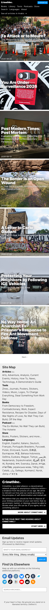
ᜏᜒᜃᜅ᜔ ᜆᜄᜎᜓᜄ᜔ (9, 474)
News (32, 378)
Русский (40, 446)
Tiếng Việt (37, 467)
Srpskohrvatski (24, 460)
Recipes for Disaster (26, 412)
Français (6, 446)
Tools (19, 6)
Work (24, 409)
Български (8, 453)
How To (24, 378)
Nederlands (8, 460)
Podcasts (28, 6)
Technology (8, 382)
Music (14, 392)
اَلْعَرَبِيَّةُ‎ (36, 460)
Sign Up (41, 559)
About (24, 9)
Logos (21, 392)
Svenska (25, 463)
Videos (6, 392)
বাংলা (17, 463)
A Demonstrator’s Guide (28, 382)
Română (10, 463)
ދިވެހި (12, 470)
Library (12, 6)
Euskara (15, 457)
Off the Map (15, 419)
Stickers (33, 388)
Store (36, 6)
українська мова (22, 467)
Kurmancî (30, 470)
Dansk (34, 463)
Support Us (42, 2)
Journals (13, 388)
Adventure (13, 375)
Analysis (24, 375)
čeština (6, 457)
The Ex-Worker (10, 426)
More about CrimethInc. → (31, 512)
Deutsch (34, 443)
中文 (17, 453)
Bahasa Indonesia (30, 453)
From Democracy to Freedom (18, 405)
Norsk (39, 470)
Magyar (25, 457)
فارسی (42, 457)
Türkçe (33, 457)
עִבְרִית (42, 463)
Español (15, 443)
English (6, 443)
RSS (13, 372)
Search (4, 9)
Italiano (25, 443)
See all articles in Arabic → (14, 13)
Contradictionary (11, 409)
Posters (24, 388)
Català (5, 470)
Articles (6, 371)
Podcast (7, 422)
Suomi (24, 450)
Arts (4, 375)
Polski (5, 450)
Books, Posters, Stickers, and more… (21, 436)
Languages (14, 9)
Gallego (19, 470)
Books (4, 6)
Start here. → (38, 526)
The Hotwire (9, 429)
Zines (5, 388)
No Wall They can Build (31, 426)
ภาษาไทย (7, 467)
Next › (24, 357)
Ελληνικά (15, 450)
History (14, 378)
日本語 (32, 450)
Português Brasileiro (23, 446)
